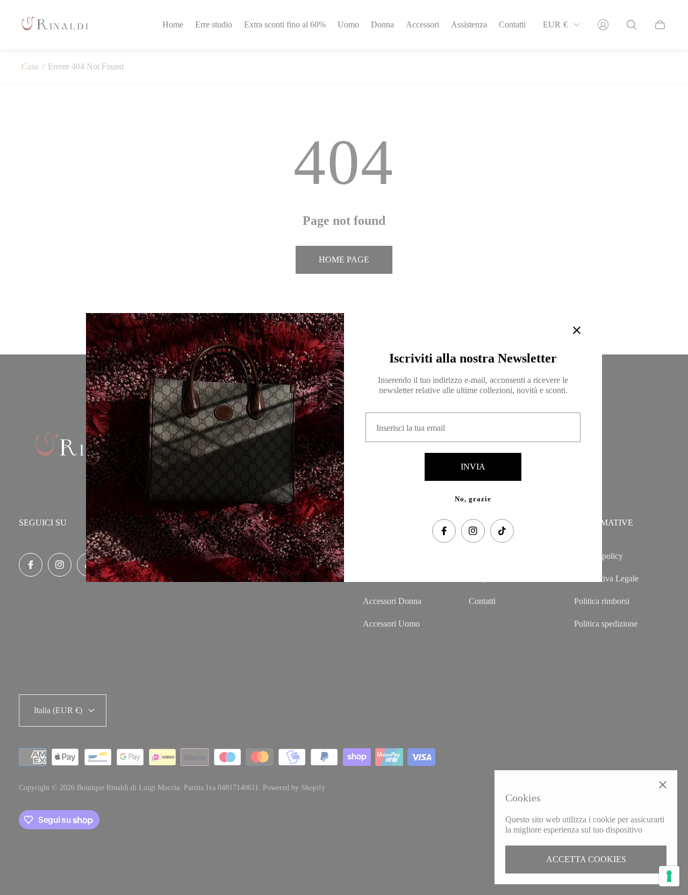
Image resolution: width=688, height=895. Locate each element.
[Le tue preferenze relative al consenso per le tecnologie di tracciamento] (669, 876)
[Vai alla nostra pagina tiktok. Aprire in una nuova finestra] (502, 531)
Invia (473, 466)
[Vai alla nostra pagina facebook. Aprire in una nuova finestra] (444, 531)
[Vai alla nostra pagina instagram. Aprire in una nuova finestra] (473, 531)
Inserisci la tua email (410, 427)
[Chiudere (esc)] (577, 330)
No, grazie (473, 499)
